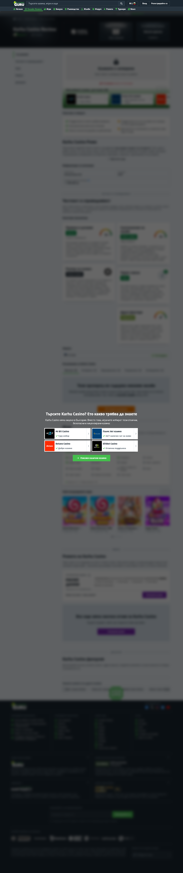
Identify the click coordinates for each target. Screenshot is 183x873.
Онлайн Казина (34, 9)
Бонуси (59, 9)
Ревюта (109, 9)
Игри (49, 9)
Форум (98, 9)
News (132, 9)
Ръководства (73, 9)
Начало (19, 9)
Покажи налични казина (93, 458)
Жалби (87, 9)
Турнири (122, 9)
